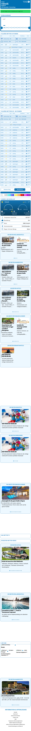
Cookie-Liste (15, 717)
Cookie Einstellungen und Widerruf (15, 726)
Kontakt (15, 712)
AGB (15, 719)
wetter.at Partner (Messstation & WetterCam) (15, 724)
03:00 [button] (16, 27)
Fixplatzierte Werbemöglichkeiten (15, 720)
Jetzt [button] (4, 27)
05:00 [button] (21, 27)
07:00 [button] (27, 27)
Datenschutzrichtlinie (15, 715)
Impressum (15, 713)
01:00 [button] (10, 27)
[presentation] (2, 28)
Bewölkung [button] (20, 189)
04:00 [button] (19, 27)
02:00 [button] (13, 27)
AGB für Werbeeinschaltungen (15, 722)
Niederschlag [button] (7, 189)
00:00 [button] (7, 27)
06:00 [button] (24, 27)
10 (21, 570)
